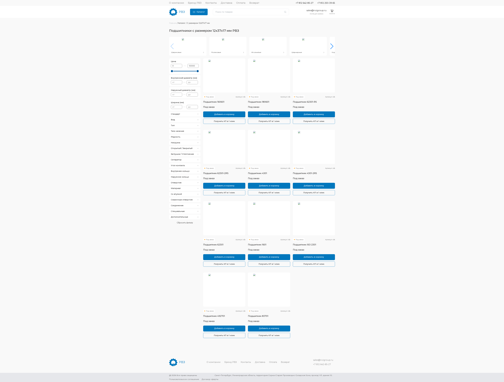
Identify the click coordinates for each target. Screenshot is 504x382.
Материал (176, 188)
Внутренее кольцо (180, 171)
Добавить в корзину (224, 114)
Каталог (201, 12)
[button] (332, 46)
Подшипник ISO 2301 (304, 244)
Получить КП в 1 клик (224, 121)
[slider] (172, 71)
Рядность (175, 137)
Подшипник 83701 (258, 316)
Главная (172, 23)
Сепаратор (176, 160)
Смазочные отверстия (182, 200)
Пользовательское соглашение (184, 379)
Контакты (211, 2)
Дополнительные (179, 217)
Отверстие (176, 182)
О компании (176, 2)
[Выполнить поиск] (285, 12)
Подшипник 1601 (257, 244)
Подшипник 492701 (214, 316)
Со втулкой (176, 194)
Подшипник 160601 (213, 102)
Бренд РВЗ (194, 2)
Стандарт (175, 114)
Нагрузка (175, 142)
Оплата (240, 2)
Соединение (177, 205)
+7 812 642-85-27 (304, 3)
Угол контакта (178, 165)
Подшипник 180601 (258, 102)
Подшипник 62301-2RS (215, 173)
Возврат (254, 2)
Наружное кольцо (180, 177)
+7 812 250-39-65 (326, 3)
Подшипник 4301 (257, 173)
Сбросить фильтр (185, 223)
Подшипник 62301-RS (305, 102)
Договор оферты (210, 379)
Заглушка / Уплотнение (182, 154)
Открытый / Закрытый (181, 148)
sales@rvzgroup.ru (316, 10)
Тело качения (177, 131)
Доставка (226, 2)
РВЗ (182, 12)
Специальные (178, 211)
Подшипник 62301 (213, 244)
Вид (173, 119)
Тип (173, 125)
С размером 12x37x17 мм (198, 23)
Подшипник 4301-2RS (305, 173)
